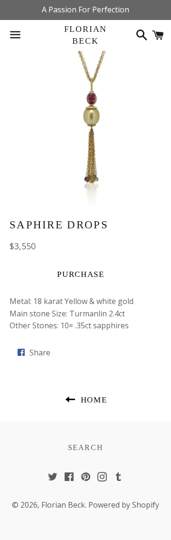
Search (86, 447)
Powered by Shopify (123, 505)
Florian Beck (85, 35)
